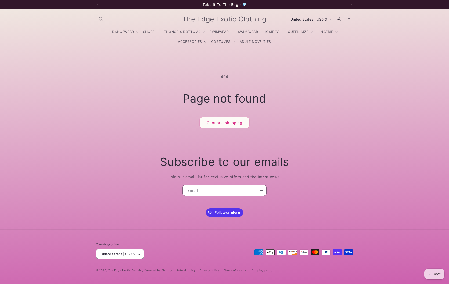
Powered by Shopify (158, 270)
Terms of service (235, 270)
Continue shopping (224, 123)
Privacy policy (209, 270)
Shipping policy (262, 270)
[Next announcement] (351, 4)
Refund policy (186, 270)
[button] (101, 19)
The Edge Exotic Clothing (126, 270)
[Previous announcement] (97, 4)
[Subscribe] (261, 190)
